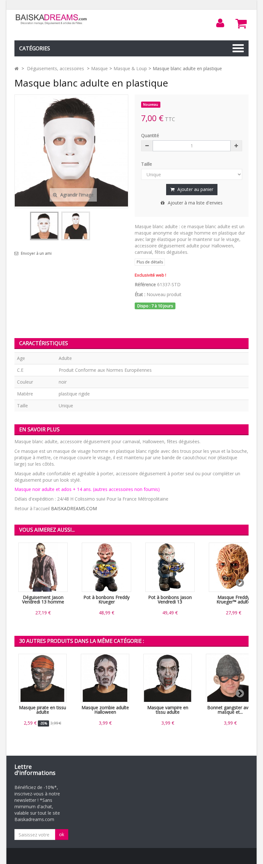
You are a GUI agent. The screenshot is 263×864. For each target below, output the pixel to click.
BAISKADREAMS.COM (74, 508)
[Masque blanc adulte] (44, 226)
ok (61, 834)
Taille (147, 164)
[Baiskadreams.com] (51, 19)
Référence (145, 284)
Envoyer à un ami (36, 253)
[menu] (220, 23)
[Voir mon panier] (241, 23)
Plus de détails (150, 262)
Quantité (150, 135)
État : (140, 294)
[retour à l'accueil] (16, 68)
